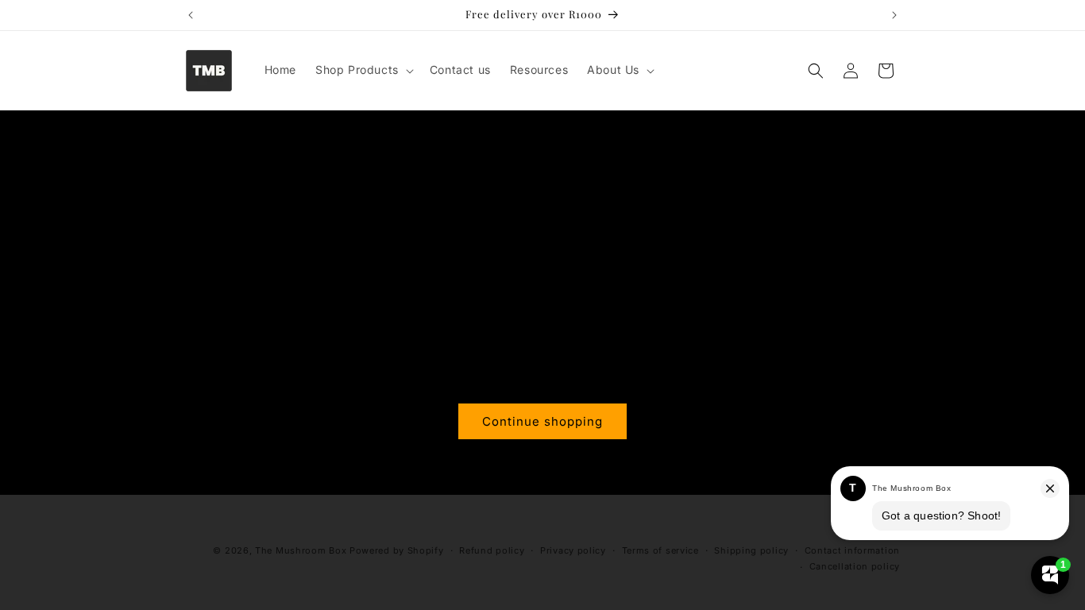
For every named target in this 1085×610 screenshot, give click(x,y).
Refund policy (491, 550)
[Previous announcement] (190, 15)
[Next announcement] (894, 15)
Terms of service (660, 550)
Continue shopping (542, 421)
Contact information (852, 550)
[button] (363, 70)
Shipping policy (751, 550)
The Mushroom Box (300, 550)
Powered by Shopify (396, 550)
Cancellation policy (854, 566)
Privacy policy (573, 550)
